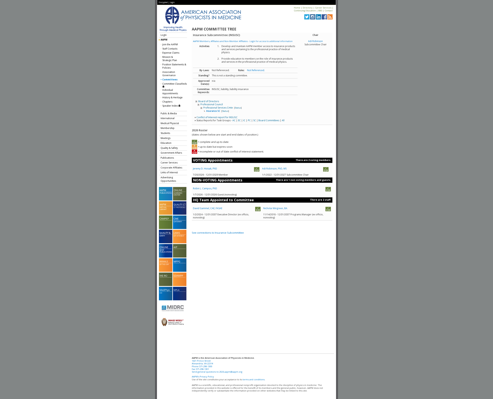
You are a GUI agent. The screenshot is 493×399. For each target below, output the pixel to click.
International (167, 118)
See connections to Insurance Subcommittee (218, 232)
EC (239, 120)
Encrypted (163, 2)
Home (297, 7)
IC (244, 120)
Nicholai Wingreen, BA (275, 208)
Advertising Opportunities (168, 179)
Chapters (167, 101)
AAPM (164, 39)
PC (249, 120)
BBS (320, 10)
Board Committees (268, 120)
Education (166, 143)
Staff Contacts (169, 48)
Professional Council (211, 104)
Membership (167, 128)
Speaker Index (170, 105)
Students (165, 133)
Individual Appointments (170, 91)
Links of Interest (169, 172)
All (283, 120)
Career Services (323, 7)
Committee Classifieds (174, 83)
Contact (329, 10)
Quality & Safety (169, 148)
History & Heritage (172, 97)
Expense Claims (170, 52)
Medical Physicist (170, 123)
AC (234, 120)
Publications (167, 157)
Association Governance (169, 73)
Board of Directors (208, 101)
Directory (308, 7)
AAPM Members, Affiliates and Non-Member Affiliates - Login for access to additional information (243, 41)
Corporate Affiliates (171, 167)
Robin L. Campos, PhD (205, 188)
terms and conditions (254, 379)
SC (254, 120)
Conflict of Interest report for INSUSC (216, 117)
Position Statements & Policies (174, 66)
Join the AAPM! (170, 44)
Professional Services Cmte (218, 107)
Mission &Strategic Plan (169, 58)
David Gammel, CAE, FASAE (207, 208)
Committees (170, 79)
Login (172, 2)
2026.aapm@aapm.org (230, 371)
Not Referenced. (256, 70)
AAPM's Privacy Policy (203, 376)
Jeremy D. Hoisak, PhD (205, 168)
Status (238, 107)
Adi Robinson (315, 41)
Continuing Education (305, 10)
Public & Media (169, 113)
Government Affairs (171, 152)
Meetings (165, 138)
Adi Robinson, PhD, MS (274, 168)
